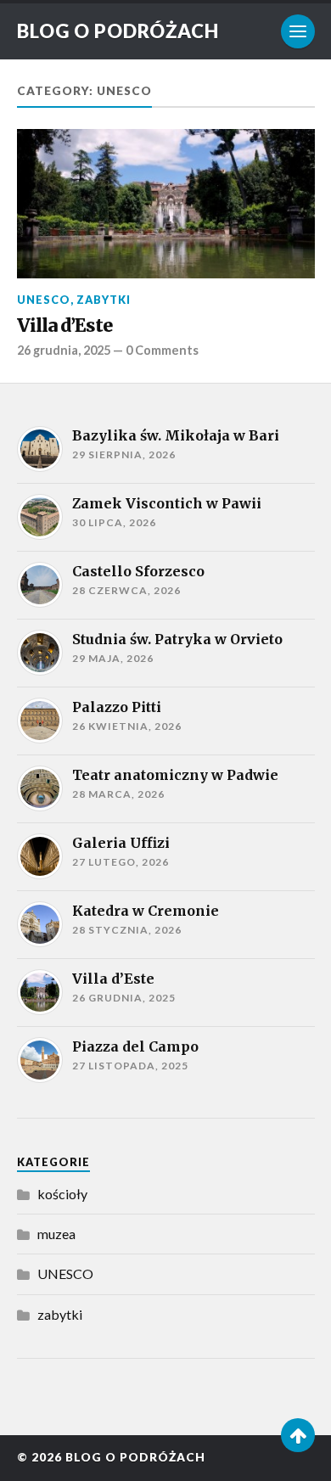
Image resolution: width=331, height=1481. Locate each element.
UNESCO (43, 299)
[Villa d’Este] (166, 203)
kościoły (62, 1194)
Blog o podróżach (118, 31)
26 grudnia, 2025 (63, 350)
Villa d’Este (64, 325)
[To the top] (298, 1435)
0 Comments (162, 350)
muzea (56, 1234)
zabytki (103, 299)
